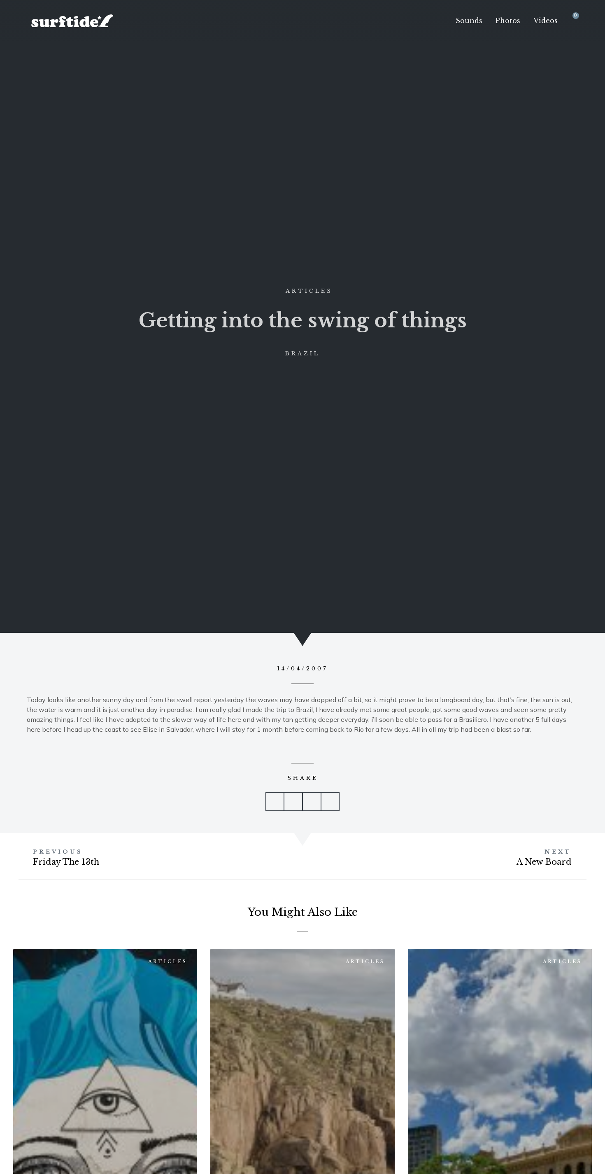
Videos (545, 20)
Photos (508, 20)
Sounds (469, 20)
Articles (309, 290)
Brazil (302, 353)
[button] (274, 801)
